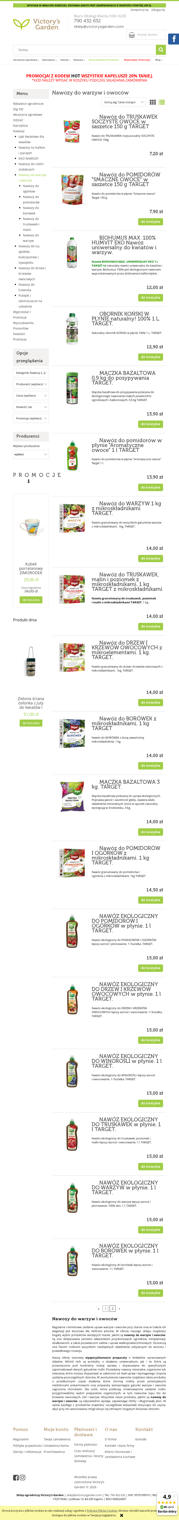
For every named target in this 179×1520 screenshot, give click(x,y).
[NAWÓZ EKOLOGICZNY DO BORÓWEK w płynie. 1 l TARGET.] (72, 1261)
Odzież (18, 120)
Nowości (19, 334)
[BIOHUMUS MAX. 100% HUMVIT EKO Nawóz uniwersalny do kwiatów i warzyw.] (72, 253)
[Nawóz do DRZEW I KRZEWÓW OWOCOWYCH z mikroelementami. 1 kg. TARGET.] (72, 658)
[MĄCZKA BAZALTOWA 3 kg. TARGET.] (72, 797)
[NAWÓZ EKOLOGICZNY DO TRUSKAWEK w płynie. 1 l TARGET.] (72, 1134)
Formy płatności (85, 1444)
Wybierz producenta (26, 445)
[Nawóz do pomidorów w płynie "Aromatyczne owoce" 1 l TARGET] (72, 455)
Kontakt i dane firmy (119, 1445)
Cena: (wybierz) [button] (26, 395)
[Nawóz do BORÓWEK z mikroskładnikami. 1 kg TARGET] (72, 733)
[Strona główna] (41, 26)
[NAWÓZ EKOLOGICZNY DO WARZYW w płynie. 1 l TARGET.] (72, 1198)
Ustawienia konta (56, 1445)
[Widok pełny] (162, 102)
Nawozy (18, 131)
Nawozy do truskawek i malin (31, 224)
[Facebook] (173, 38)
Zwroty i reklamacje (27, 1452)
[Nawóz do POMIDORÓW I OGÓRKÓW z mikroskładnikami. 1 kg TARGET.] (72, 863)
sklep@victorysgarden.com (99, 27)
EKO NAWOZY (29, 158)
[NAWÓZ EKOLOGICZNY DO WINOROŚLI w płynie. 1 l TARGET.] (72, 1071)
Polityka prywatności (28, 1445)
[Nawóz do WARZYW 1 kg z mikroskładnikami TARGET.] (72, 518)
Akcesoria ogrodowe (27, 114)
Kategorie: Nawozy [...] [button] (30, 373)
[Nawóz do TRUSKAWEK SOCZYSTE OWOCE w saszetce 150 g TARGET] (72, 132)
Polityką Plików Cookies (102, 1511)
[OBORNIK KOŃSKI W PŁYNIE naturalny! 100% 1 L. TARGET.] (72, 329)
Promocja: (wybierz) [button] (29, 418)
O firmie (111, 1439)
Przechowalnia (54, 1452)
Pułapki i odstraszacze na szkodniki (30, 300)
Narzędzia (20, 125)
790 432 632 (87, 21)
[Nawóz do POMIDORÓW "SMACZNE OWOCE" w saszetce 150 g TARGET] (72, 190)
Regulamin (21, 1439)
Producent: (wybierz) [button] (29, 384)
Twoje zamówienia (57, 1439)
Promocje (20, 339)
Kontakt (140, 1439)
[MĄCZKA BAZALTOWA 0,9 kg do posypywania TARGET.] (72, 388)
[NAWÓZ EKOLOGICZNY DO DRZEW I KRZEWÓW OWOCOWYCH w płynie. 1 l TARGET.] (72, 999)
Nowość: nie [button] (24, 407)
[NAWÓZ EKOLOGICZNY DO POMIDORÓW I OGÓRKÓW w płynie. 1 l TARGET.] (72, 931)
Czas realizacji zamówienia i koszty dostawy (88, 1456)
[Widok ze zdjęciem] (153, 102)
